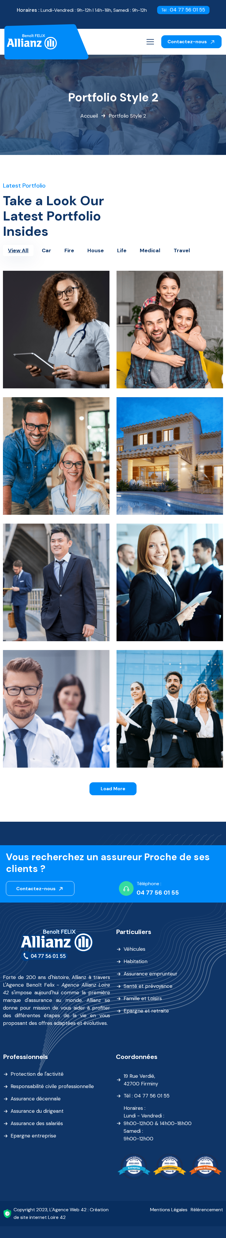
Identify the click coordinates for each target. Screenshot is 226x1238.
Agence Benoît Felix (30, 985)
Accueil (89, 115)
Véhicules (134, 949)
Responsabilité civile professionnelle (52, 1086)
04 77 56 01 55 (183, 9)
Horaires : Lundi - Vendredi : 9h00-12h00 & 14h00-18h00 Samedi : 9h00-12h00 (158, 1123)
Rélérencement (207, 1210)
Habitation (135, 961)
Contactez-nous (187, 42)
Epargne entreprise (33, 1135)
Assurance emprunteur (150, 973)
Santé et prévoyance (148, 986)
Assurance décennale (36, 1098)
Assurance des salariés (37, 1123)
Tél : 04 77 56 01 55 (147, 1095)
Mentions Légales (168, 1210)
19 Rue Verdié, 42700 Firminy (141, 1080)
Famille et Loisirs (143, 998)
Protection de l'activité (37, 1074)
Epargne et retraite (146, 1011)
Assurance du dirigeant (37, 1111)
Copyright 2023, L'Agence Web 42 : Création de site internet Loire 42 (61, 1213)
